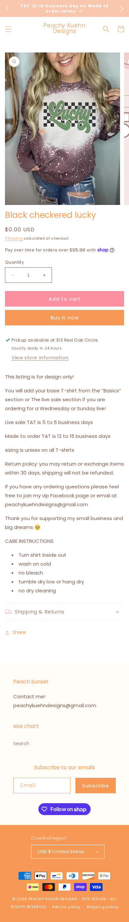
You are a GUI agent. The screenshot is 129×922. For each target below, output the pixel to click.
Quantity (14, 262)
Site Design (94, 899)
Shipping (14, 238)
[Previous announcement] (7, 8)
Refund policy (66, 906)
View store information (40, 357)
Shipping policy (102, 906)
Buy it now (65, 317)
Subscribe (95, 785)
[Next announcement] (121, 8)
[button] (8, 29)
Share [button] (19, 632)
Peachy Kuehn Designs (52, 899)
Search (21, 743)
